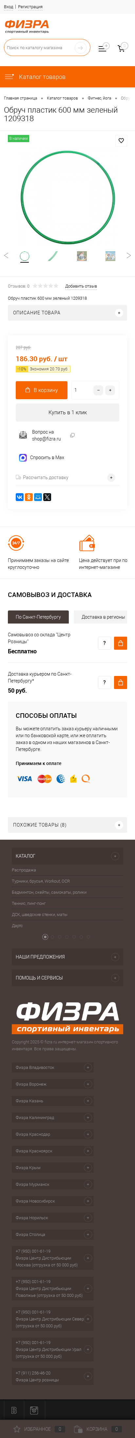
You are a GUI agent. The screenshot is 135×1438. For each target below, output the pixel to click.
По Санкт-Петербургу (38, 617)
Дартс (17, 925)
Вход (8, 6)
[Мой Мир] (38, 497)
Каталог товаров (42, 76)
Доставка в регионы (103, 617)
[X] (47, 497)
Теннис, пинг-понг (29, 903)
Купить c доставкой (120, 643)
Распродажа (24, 870)
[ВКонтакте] (20, 497)
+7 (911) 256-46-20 (33, 1373)
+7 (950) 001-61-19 (33, 1251)
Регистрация (30, 6)
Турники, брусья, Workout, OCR (41, 881)
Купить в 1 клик (67, 412)
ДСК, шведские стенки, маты (40, 914)
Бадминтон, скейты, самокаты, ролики (49, 892)
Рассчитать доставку (45, 477)
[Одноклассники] (29, 497)
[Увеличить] (67, 197)
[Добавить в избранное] (121, 141)
